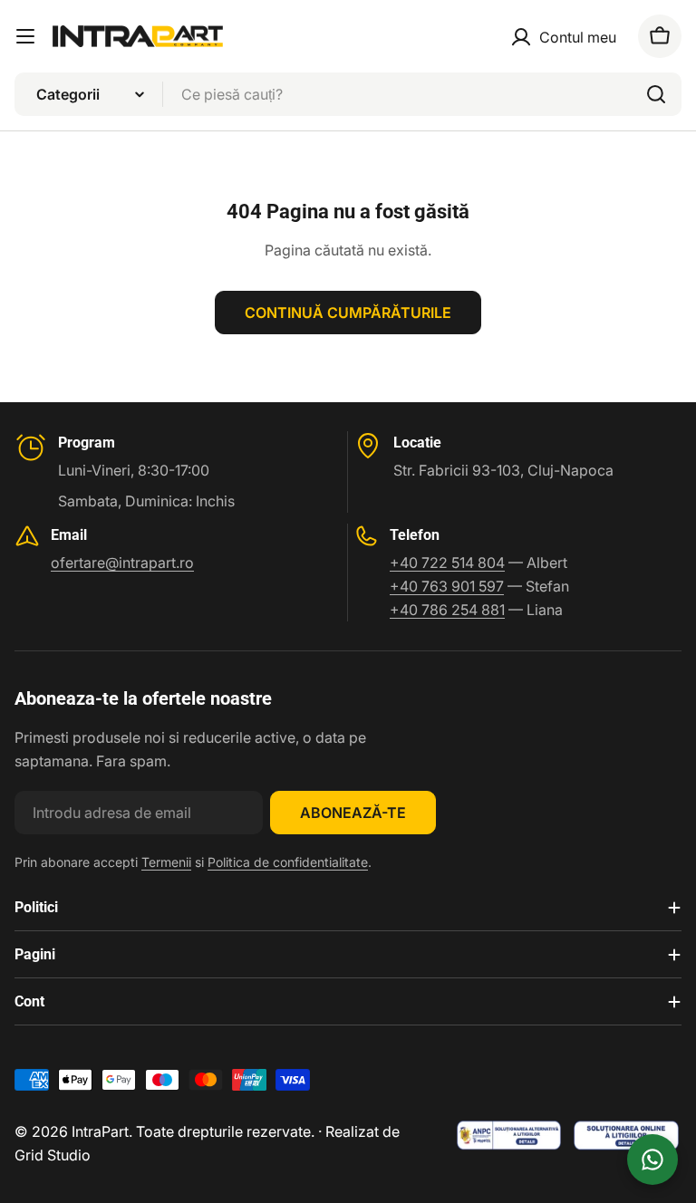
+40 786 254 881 (447, 610)
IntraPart (100, 1131)
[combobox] (348, 94)
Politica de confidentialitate (288, 862)
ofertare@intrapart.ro (122, 562)
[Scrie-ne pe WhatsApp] (652, 1159)
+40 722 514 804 (447, 562)
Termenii (166, 862)
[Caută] (656, 94)
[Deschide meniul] (25, 36)
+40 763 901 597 (447, 586)
